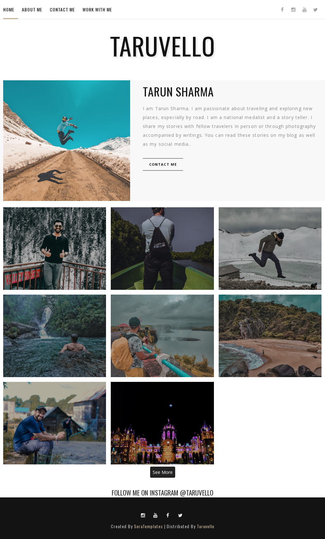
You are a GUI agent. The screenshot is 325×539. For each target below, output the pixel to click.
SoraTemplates (148, 526)
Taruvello (205, 526)
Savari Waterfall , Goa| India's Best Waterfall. (55, 335)
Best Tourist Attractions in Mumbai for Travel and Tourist (162, 423)
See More (163, 472)
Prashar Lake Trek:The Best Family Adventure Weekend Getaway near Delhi (270, 248)
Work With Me (97, 9)
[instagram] (293, 9)
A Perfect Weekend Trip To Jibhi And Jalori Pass (54, 248)
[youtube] (304, 9)
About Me (32, 9)
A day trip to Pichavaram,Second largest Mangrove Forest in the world (162, 248)
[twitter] (315, 9)
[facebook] (282, 9)
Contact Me (62, 9)
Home (8, 9)
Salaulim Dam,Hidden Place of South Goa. (162, 336)
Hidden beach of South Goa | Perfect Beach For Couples (270, 335)
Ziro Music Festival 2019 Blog (54, 423)
